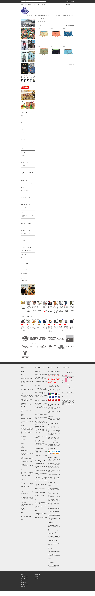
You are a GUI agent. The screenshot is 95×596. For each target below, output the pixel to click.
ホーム (38, 18)
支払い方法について (24, 278)
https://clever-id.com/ (57, 592)
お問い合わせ (68, 4)
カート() (72, 1)
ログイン (66, 1)
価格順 (70, 25)
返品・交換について (24, 275)
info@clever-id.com (64, 592)
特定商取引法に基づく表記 (25, 582)
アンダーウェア (44, 18)
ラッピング (22, 271)
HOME (22, 4)
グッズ (41, 18)
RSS (22, 586)
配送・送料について (24, 273)
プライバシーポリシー (24, 280)
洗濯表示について (24, 269)
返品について (23, 580)
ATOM (24, 586)
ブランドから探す (36, 4)
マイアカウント (37, 574)
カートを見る (37, 576)
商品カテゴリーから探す (28, 4)
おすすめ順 (67, 25)
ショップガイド (43, 4)
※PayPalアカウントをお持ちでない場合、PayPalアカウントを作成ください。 (54, 411)
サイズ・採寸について (24, 266)
